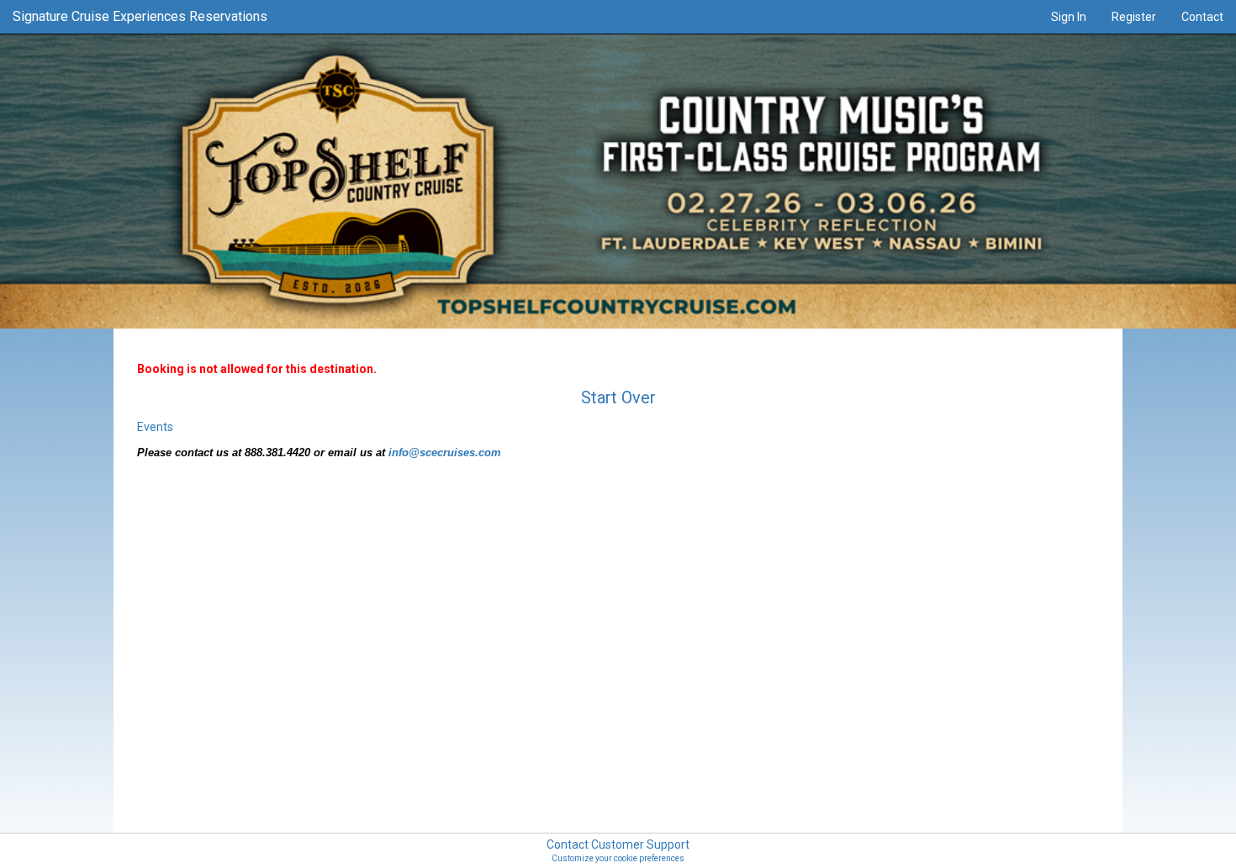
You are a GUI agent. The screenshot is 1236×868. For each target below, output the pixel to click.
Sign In (1068, 17)
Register (1134, 17)
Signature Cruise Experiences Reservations (140, 16)
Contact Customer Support (618, 844)
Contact (1202, 17)
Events (155, 427)
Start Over (618, 397)
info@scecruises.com (444, 452)
